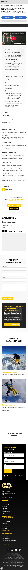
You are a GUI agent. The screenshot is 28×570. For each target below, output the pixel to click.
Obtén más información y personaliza (14, 20)
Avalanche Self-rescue (9, 372)
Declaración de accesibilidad (11, 566)
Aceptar (20, 17)
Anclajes (5, 506)
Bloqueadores (6, 511)
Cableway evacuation (9, 405)
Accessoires (6, 503)
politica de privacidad (17, 294)
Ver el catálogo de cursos (12, 324)
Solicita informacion (14, 205)
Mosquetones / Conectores (9, 540)
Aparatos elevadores (8, 526)
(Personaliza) (21, 565)
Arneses (5, 508)
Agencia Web (19, 566)
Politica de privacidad (7, 565)
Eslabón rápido (6, 538)
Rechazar (7, 17)
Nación (5, 464)
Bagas (4, 509)
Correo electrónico (6, 272)
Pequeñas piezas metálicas (9, 542)
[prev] (3, 231)
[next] (6, 231)
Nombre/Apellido (8, 452)
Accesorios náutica (7, 536)
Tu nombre (4, 266)
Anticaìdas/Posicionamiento (10, 525)
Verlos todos (6, 513)
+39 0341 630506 (8, 497)
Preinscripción (14, 208)
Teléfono (4, 277)
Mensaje (4, 283)
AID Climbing (6, 504)
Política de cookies (15, 565)
